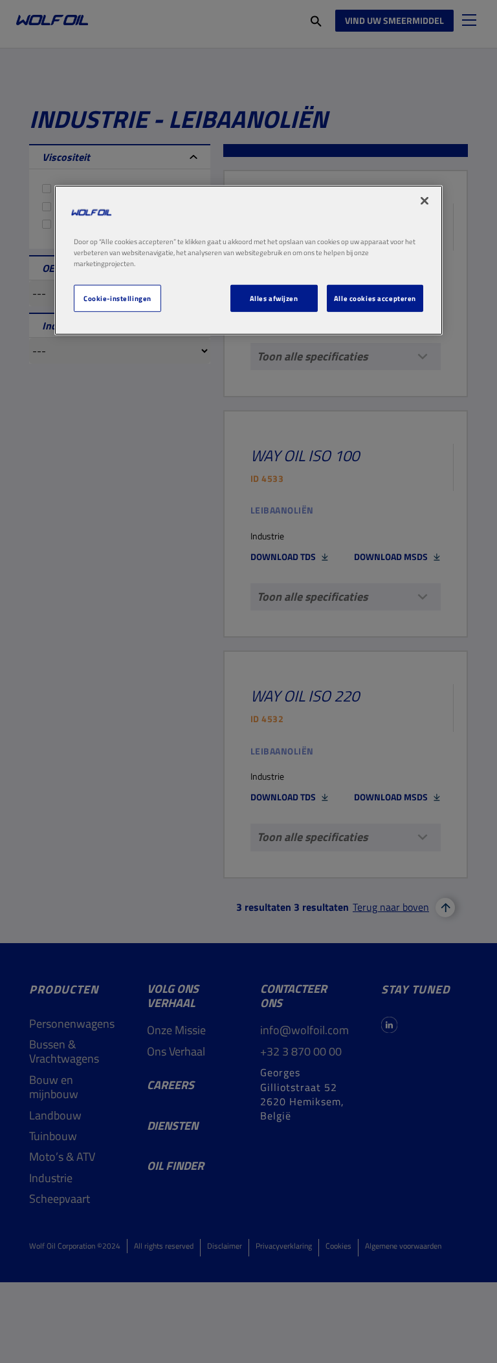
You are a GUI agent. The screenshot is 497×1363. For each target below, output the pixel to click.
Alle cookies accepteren (375, 298)
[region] (248, 260)
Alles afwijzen (274, 298)
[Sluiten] (424, 200)
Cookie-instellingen (117, 298)
